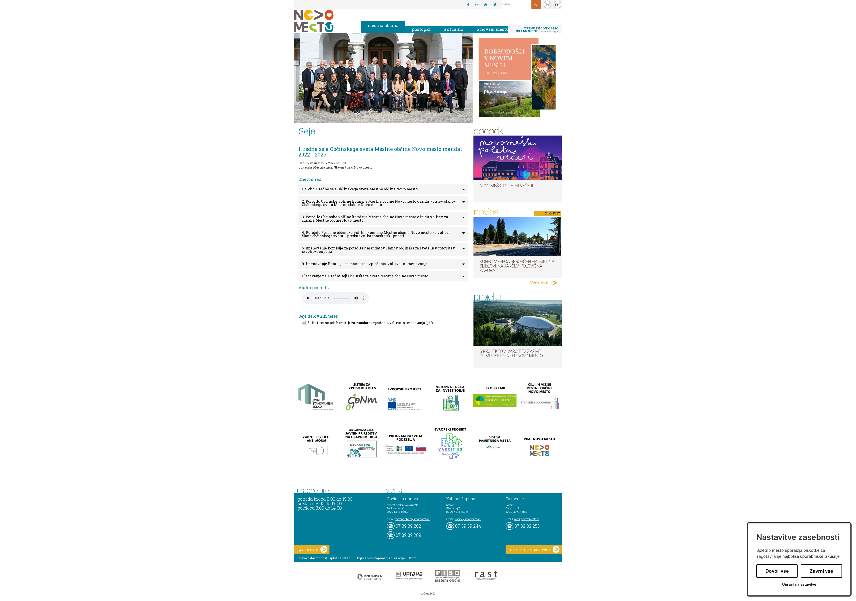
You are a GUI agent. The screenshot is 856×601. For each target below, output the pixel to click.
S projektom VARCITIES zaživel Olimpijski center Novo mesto (511, 353)
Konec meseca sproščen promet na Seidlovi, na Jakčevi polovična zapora (516, 266)
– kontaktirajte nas (537, 30)
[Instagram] (477, 4)
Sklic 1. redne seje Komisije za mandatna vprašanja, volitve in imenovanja (366, 323)
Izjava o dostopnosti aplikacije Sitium (387, 558)
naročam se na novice (530, 549)
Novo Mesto (324, 21)
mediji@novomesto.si (526, 519)
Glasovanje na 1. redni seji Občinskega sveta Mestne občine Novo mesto (365, 276)
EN (557, 4)
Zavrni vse (821, 571)
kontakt (547, 4)
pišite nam (308, 549)
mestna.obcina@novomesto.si (412, 519)
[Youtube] (486, 4)
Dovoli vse (777, 571)
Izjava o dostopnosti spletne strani (325, 558)
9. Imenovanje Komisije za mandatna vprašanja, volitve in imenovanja (364, 263)
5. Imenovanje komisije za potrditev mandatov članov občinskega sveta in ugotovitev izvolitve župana (378, 250)
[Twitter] (494, 4)
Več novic (539, 282)
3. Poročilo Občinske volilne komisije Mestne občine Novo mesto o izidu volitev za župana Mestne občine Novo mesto (375, 218)
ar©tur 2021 (428, 593)
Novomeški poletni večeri (506, 185)
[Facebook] (468, 4)
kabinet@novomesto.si (468, 519)
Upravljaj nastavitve (799, 584)
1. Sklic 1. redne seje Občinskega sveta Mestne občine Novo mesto (360, 189)
